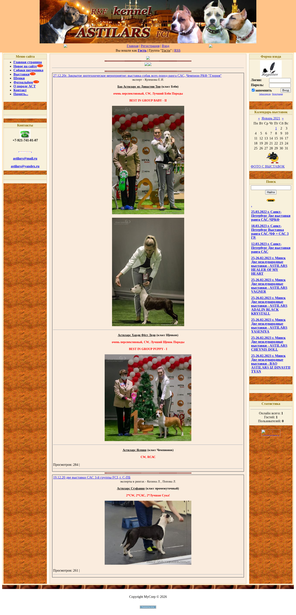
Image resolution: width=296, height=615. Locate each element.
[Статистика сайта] (270, 435)
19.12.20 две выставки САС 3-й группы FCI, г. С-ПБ (91, 477)
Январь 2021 (271, 118)
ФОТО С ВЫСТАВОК (268, 166)
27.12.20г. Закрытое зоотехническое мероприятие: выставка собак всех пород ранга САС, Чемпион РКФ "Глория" (137, 75)
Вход (165, 46)
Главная (132, 46)
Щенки (19, 78)
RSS (177, 50)
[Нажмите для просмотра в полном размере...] (148, 213)
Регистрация (150, 46)
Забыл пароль (265, 94)
